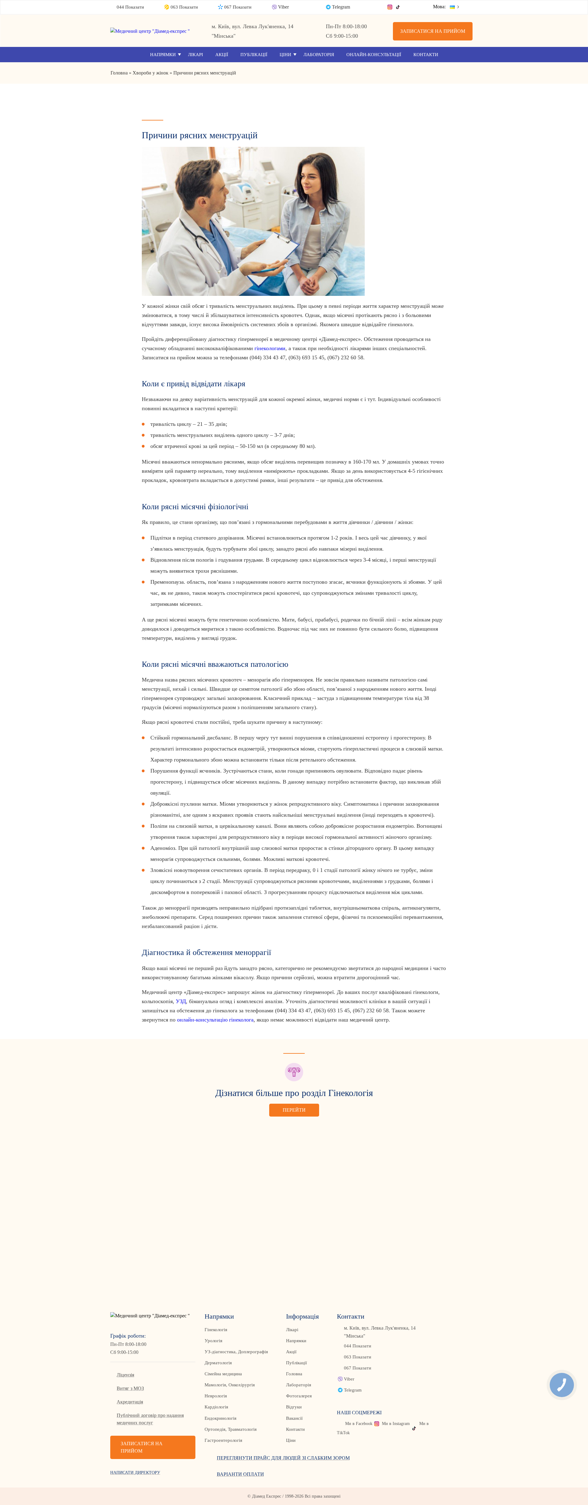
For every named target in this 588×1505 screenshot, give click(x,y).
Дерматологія (218, 1362)
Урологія (213, 1340)
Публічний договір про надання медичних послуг (150, 1419)
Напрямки (163, 54)
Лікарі (195, 54)
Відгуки (294, 1406)
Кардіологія (216, 1406)
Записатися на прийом (432, 31)
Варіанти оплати (240, 1474)
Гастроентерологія (223, 1440)
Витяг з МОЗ (130, 1388)
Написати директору (135, 1472)
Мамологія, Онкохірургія (230, 1384)
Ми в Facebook (358, 1423)
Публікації (253, 54)
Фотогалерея (299, 1395)
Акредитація (130, 1401)
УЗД (181, 1001)
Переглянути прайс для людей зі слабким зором (283, 1458)
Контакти (425, 54)
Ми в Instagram (396, 1423)
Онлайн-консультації (373, 54)
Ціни (285, 54)
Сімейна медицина (223, 1373)
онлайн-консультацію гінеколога (215, 1020)
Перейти (294, 1110)
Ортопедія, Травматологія (231, 1429)
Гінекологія (216, 1329)
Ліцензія (125, 1374)
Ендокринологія (220, 1418)
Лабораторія (318, 54)
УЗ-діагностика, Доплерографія (236, 1351)
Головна (294, 1373)
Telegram (341, 7)
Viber (283, 7)
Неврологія (216, 1395)
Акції (221, 54)
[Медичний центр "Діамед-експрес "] (152, 31)
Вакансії (294, 1418)
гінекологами (269, 348)
